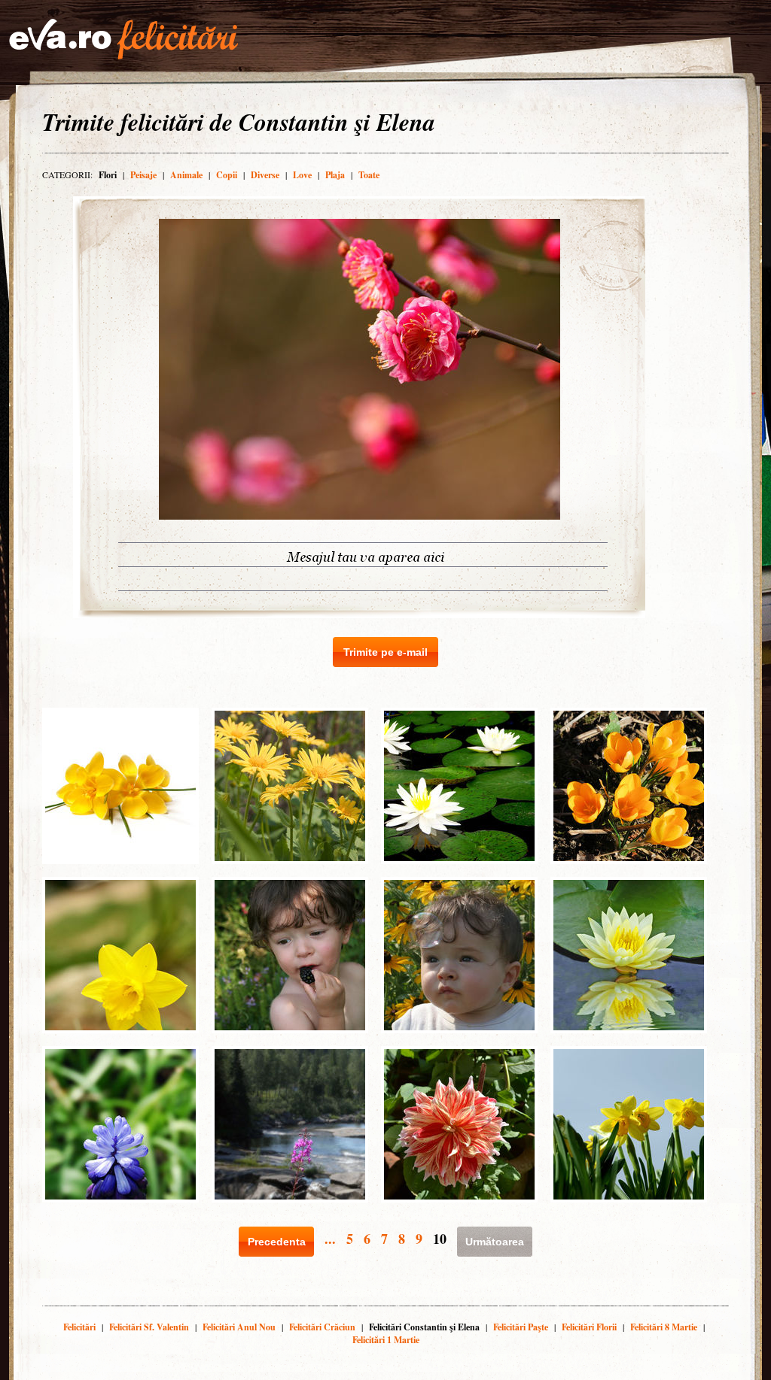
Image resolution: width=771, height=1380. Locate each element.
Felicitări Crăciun (322, 1327)
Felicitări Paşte (520, 1327)
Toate (368, 174)
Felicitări (79, 1327)
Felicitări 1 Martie (385, 1339)
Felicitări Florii (589, 1327)
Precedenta (277, 1242)
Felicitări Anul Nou (239, 1327)
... (330, 1238)
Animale (186, 174)
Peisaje (143, 174)
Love (302, 174)
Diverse (265, 174)
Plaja (335, 174)
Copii (226, 174)
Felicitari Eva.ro (123, 39)
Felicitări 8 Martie (663, 1327)
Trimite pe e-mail (385, 652)
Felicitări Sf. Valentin (149, 1327)
